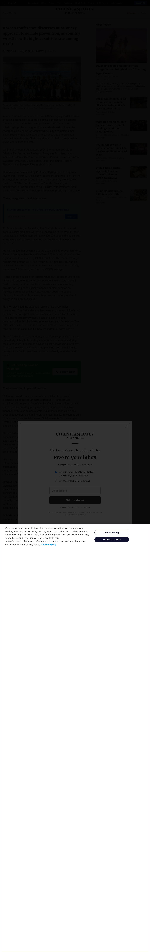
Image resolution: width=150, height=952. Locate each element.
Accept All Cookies (112, 539)
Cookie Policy (48, 544)
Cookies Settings (112, 532)
